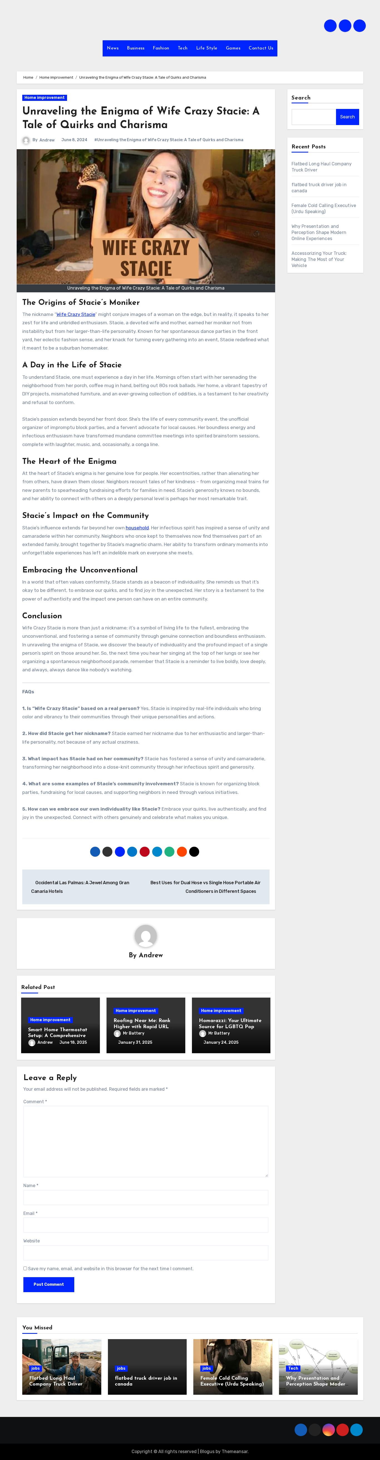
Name (30, 1185)
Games (233, 48)
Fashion (161, 48)
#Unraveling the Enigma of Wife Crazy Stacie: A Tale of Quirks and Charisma (168, 140)
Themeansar (235, 1451)
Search (301, 98)
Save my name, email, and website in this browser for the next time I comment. (111, 1268)
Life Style (207, 48)
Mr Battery (133, 1033)
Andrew (47, 140)
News (113, 48)
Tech (183, 48)
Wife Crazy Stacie (75, 314)
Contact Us (261, 48)
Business (135, 48)
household (137, 527)
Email (30, 1213)
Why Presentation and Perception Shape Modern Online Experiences (319, 232)
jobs (35, 1368)
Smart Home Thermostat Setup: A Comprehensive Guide (57, 1036)
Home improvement (44, 97)
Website (31, 1241)
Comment (35, 1101)
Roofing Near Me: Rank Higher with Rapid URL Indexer (142, 1026)
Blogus (207, 1451)
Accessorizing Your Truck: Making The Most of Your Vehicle (319, 259)
